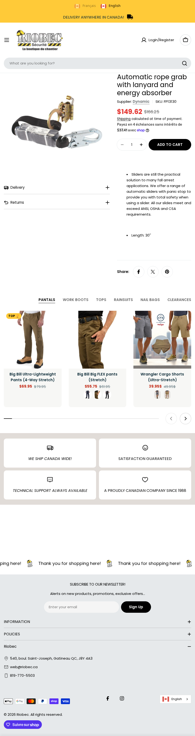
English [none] (115, 5)
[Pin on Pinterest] (167, 271)
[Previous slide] (171, 418)
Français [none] (89, 5)
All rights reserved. (46, 714)
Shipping (124, 119)
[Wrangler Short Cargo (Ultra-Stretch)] (162, 340)
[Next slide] (185, 418)
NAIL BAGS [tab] (150, 299)
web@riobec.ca (24, 666)
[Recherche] (184, 63)
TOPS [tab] (101, 299)
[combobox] (97, 63)
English (176, 699)
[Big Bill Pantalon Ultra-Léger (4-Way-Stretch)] (33, 340)
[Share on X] (153, 271)
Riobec (23, 714)
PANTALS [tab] (47, 299)
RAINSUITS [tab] (123, 299)
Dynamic (141, 101)
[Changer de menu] (7, 40)
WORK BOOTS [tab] (75, 299)
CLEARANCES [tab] (179, 299)
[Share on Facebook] (138, 271)
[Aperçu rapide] (54, 321)
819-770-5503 (22, 675)
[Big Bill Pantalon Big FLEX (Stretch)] (98, 340)
